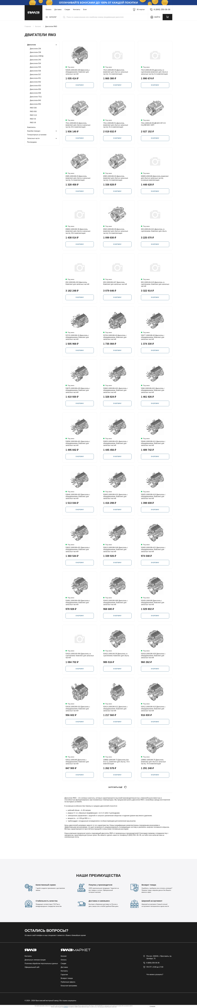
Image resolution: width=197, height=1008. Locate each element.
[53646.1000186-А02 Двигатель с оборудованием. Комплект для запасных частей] (80, 479)
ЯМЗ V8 (33, 122)
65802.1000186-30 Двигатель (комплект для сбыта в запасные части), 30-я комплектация (78, 231)
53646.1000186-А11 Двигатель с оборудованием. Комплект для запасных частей (153, 443)
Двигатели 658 (35, 93)
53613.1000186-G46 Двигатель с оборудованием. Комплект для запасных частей (115, 549)
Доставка (57, 9)
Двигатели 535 (35, 67)
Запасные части (33, 138)
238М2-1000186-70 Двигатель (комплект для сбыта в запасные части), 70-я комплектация (153, 762)
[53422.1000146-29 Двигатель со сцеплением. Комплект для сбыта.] (117, 638)
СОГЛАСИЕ (66, 1006)
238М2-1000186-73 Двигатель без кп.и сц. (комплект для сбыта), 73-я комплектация (116, 762)
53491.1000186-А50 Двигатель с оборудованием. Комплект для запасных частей (78, 602)
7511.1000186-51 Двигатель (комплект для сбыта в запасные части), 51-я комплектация (115, 125)
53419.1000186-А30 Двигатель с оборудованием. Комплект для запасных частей (153, 655)
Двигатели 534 (35, 63)
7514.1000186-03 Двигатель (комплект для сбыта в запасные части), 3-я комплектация (115, 72)
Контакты (76, 9)
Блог (85, 9)
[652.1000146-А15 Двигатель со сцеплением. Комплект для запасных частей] (155, 267)
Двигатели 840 (35, 100)
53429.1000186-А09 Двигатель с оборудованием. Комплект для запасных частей (78, 72)
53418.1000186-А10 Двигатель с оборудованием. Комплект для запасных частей (78, 708)
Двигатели (31, 45)
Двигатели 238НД (36, 56)
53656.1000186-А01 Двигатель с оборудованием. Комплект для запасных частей (78, 443)
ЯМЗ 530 (33, 108)
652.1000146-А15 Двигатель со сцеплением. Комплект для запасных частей (155, 284)
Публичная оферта (68, 982)
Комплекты (31, 127)
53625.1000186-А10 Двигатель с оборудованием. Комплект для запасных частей (153, 496)
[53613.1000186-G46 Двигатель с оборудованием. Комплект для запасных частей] (117, 532)
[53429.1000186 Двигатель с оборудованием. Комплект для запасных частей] (155, 585)
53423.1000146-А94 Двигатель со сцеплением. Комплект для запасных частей (80, 655)
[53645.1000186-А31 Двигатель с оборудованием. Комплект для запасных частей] (117, 479)
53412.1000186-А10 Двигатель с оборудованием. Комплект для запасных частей (153, 708)
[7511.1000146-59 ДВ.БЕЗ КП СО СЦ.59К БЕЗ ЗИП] (155, 108)
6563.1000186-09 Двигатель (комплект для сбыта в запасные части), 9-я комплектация (115, 231)
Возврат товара (67, 978)
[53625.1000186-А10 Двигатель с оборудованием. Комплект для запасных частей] (155, 479)
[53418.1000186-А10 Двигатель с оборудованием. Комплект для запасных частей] (80, 691)
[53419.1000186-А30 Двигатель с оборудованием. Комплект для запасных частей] (155, 638)
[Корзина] (167, 17)
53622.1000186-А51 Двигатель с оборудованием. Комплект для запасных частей (78, 549)
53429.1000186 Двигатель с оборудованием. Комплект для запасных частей (152, 602)
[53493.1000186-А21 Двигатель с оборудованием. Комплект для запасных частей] (155, 532)
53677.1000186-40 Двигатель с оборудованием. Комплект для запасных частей (152, 337)
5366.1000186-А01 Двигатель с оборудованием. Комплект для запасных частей (152, 390)
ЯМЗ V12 (33, 115)
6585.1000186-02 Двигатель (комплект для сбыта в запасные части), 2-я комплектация (115, 178)
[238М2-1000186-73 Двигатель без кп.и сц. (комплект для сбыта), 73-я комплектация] (117, 744)
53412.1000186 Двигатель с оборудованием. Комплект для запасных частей (77, 762)
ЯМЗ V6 (33, 119)
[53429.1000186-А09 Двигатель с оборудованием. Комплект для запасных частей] (80, 55)
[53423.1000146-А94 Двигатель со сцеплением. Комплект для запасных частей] (80, 638)
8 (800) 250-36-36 (152, 963)
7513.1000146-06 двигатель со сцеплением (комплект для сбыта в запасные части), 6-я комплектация (154, 72)
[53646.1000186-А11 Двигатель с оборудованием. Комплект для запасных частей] (155, 426)
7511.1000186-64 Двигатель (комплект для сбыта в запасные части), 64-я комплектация (78, 125)
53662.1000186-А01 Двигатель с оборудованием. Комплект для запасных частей (115, 390)
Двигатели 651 (35, 78)
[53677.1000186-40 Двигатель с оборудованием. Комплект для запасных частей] (155, 320)
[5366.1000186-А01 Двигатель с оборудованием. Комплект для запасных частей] (155, 373)
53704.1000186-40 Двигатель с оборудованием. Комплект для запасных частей (115, 337)
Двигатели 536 (35, 71)
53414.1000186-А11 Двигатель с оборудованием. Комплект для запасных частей (115, 708)
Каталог (64, 956)
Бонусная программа (69, 986)
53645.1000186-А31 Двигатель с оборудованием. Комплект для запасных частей (115, 496)
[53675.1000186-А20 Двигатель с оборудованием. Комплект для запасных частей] (80, 373)
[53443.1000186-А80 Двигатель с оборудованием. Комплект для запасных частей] (117, 585)
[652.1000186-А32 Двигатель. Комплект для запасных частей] (80, 267)
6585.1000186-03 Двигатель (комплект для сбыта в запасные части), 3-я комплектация (78, 178)
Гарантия (64, 974)
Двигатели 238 (35, 52)
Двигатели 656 (35, 89)
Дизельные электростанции (35, 960)
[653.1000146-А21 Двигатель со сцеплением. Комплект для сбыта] (155, 214)
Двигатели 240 (35, 60)
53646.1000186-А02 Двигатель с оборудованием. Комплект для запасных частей (78, 496)
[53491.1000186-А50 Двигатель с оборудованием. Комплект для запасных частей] (80, 585)
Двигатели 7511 (36, 97)
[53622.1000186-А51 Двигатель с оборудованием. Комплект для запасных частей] (80, 532)
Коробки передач (33, 131)
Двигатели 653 (35, 85)
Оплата (48, 9)
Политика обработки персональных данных (41, 963)
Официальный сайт (32, 967)
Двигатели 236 (35, 48)
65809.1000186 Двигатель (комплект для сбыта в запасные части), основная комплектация (155, 178)
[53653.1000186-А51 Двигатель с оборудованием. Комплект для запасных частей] (117, 426)
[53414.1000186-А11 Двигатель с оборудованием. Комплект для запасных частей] (117, 691)
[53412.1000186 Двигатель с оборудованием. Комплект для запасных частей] (80, 744)
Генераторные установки (36, 135)
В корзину (80, 85)
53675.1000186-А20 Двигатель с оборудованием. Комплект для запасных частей (78, 390)
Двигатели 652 (35, 82)
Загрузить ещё (115, 787)
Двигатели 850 (35, 104)
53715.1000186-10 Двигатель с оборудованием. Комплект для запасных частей (77, 337)
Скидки (67, 9)
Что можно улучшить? (154, 974)
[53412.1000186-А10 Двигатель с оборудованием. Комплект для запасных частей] (155, 691)
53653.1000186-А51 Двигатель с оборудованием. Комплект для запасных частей (115, 443)
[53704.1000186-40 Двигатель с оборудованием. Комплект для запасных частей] (117, 320)
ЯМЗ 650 (33, 111)
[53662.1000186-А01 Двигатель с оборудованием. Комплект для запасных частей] (117, 373)
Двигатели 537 (35, 74)
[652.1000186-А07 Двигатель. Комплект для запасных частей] (117, 267)
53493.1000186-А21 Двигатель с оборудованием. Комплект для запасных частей (153, 549)
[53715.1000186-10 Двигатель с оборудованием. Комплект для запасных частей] (80, 320)
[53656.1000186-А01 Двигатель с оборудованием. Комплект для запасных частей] (80, 426)
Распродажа (32, 142)
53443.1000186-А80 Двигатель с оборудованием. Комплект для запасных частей (115, 602)
